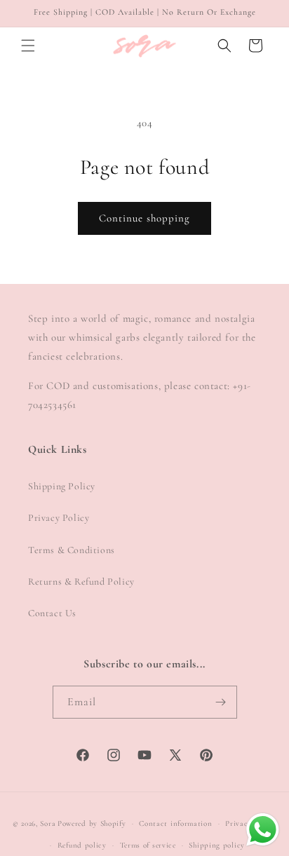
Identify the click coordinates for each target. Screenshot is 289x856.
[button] (28, 45)
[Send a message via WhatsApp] (262, 829)
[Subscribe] (221, 702)
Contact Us (52, 613)
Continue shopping (144, 218)
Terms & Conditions (71, 550)
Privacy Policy (58, 518)
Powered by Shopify (92, 823)
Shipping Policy (61, 486)
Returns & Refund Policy (81, 581)
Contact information (175, 823)
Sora (47, 823)
